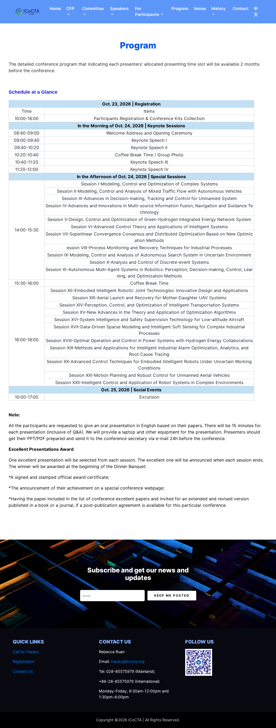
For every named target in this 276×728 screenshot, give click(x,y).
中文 (256, 11)
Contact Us (23, 671)
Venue (200, 8)
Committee (93, 8)
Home (55, 8)
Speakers (119, 8)
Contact (241, 8)
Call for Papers (26, 651)
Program (179, 8)
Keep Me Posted (171, 595)
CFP (70, 8)
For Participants (147, 11)
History (218, 8)
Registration (23, 661)
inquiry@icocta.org (127, 661)
